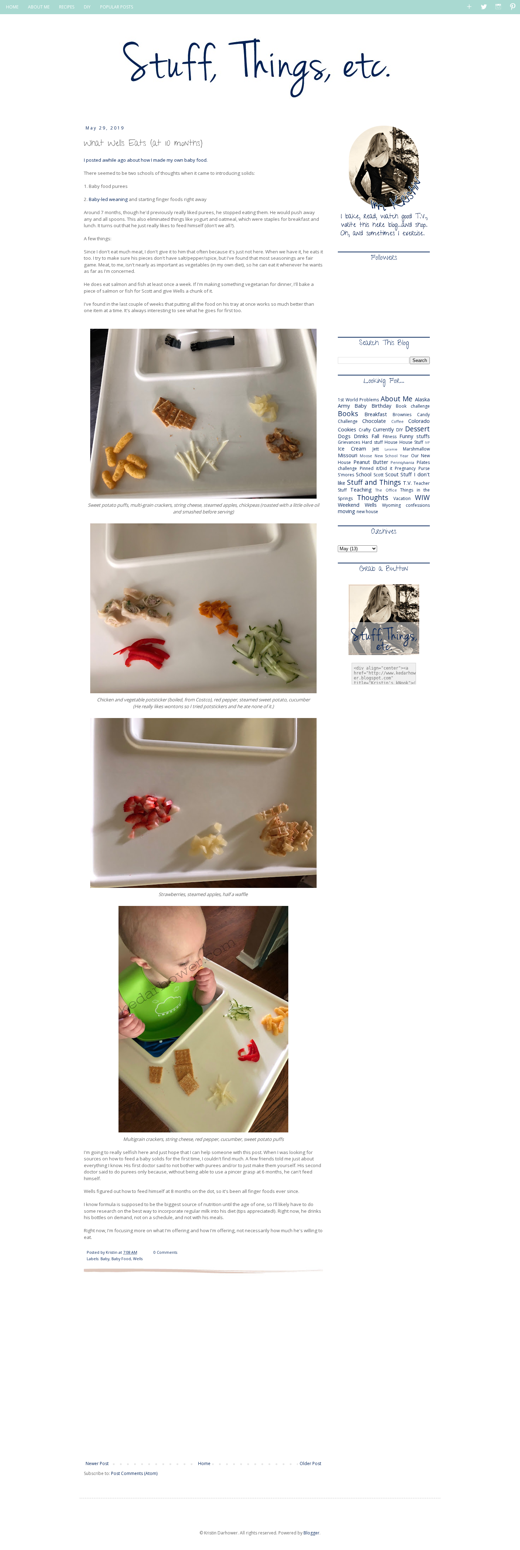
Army (344, 405)
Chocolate (374, 421)
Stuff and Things (374, 482)
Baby (104, 1258)
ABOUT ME (39, 7)
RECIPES (66, 7)
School (363, 474)
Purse (424, 468)
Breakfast (375, 414)
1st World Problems (358, 400)
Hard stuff (372, 442)
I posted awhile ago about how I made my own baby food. (146, 160)
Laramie (391, 449)
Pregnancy (405, 468)
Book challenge (413, 406)
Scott (378, 475)
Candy (423, 415)
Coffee (397, 421)
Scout (392, 474)
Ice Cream (352, 448)
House (391, 442)
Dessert (417, 429)
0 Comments (165, 1252)
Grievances (349, 442)
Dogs (344, 436)
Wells (138, 1258)
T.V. (407, 483)
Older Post (310, 1463)
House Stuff (411, 442)
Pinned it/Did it (376, 468)
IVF (427, 442)
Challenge (348, 421)
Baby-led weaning (108, 199)
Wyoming (391, 505)
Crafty (365, 430)
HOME (12, 7)
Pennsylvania (402, 462)
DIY (87, 7)
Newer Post (97, 1463)
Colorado (419, 421)
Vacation (402, 498)
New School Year (392, 455)
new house (367, 512)
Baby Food (121, 1258)
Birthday (381, 405)
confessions (418, 505)
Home (204, 1463)
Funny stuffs (414, 436)
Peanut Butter (370, 462)
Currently (383, 429)
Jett (375, 449)
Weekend (348, 504)
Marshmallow (416, 449)
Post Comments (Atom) (134, 1473)
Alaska (422, 399)
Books (348, 413)
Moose (366, 455)
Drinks (361, 436)
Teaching (361, 489)
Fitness (390, 437)
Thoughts (372, 497)
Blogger (311, 1533)
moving (346, 511)
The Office (386, 490)
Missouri (347, 455)
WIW (422, 497)
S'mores (346, 475)
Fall (375, 436)
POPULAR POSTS (116, 7)
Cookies (347, 429)
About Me (397, 398)
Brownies (402, 415)
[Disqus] (203, 1366)
